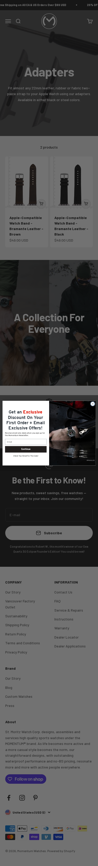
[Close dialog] (92, 404)
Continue (25, 449)
